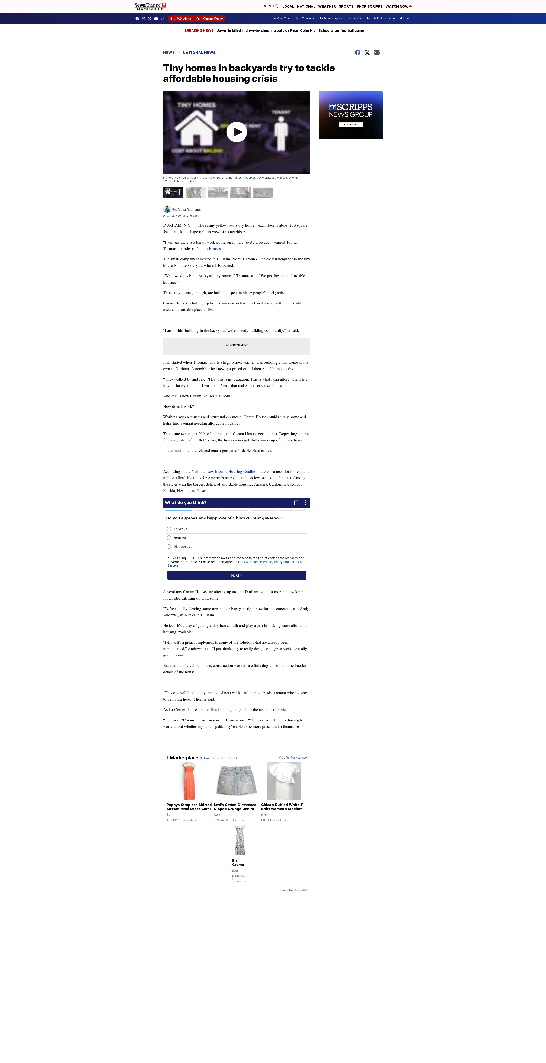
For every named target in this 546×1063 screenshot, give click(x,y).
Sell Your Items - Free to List (218, 758)
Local (288, 6)
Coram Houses (209, 248)
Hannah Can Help (358, 18)
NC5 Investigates (331, 18)
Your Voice (309, 18)
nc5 (150, 18)
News (169, 52)
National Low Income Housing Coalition (225, 471)
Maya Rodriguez (190, 210)
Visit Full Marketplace (293, 757)
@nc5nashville (163, 18)
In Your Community (286, 18)
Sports (346, 6)
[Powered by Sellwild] (301, 890)
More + (404, 18)
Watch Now (398, 6)
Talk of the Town (384, 18)
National (306, 6)
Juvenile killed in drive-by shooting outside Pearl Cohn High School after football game (290, 30)
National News (199, 52)
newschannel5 (138, 18)
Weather (327, 6)
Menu (269, 6)
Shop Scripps (370, 6)
